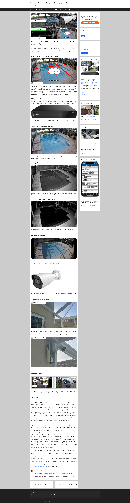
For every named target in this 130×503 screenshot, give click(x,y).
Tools (50, 9)
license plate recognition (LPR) (87, 147)
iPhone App (83, 92)
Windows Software (84, 98)
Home (31, 9)
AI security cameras (88, 141)
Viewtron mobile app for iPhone (62, 261)
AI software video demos (70, 392)
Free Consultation (38, 9)
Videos (55, 9)
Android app (55, 263)
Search (83, 36)
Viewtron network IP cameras (91, 83)
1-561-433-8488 (86, 19)
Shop (46, 9)
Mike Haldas (43, 46)
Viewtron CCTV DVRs (85, 82)
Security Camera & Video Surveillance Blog (50, 3)
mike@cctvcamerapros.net (36, 461)
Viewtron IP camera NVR (65, 120)
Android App (83, 94)
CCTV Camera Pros (55, 494)
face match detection (85, 146)
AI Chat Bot (67, 9)
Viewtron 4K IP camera (67, 48)
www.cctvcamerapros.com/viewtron (39, 466)
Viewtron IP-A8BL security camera (42, 291)
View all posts (47, 470)
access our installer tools (93, 201)
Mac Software (83, 96)
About (61, 9)
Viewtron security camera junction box (40, 334)
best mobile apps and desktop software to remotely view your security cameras (90, 79)
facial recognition (93, 146)
